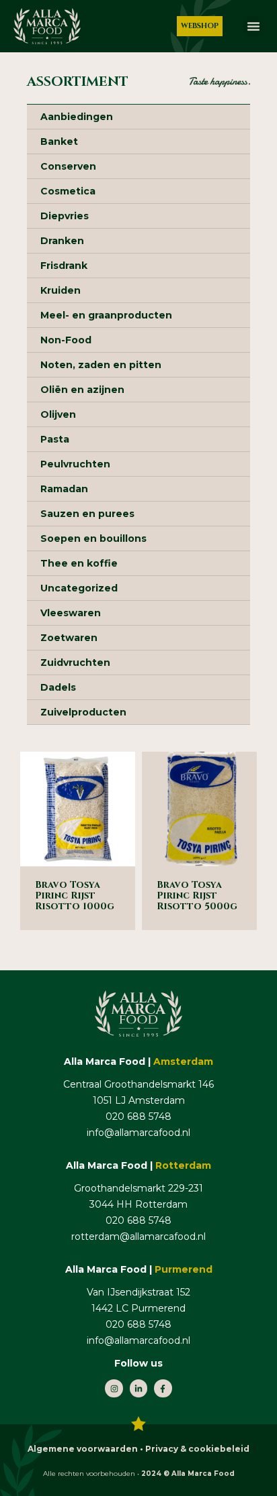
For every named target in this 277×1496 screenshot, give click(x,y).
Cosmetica (67, 191)
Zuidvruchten (75, 662)
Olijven (58, 414)
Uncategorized (79, 588)
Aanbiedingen (76, 117)
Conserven (68, 166)
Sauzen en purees (87, 514)
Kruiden (60, 290)
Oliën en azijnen (82, 390)
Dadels (58, 687)
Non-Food (65, 340)
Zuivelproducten (83, 712)
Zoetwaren (68, 638)
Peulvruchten (75, 464)
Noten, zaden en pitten (100, 365)
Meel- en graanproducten (106, 315)
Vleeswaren (70, 613)
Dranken (62, 241)
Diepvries (64, 216)
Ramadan (64, 489)
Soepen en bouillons (93, 538)
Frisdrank (63, 266)
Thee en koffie (79, 563)
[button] (253, 26)
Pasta (54, 439)
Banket (59, 141)
